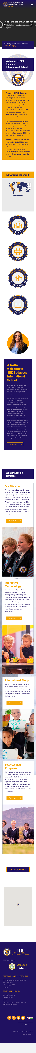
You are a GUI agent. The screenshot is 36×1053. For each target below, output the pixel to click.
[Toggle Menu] (32, 4)
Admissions (18, 869)
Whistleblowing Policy (10, 1004)
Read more (13, 444)
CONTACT (25, 1024)
